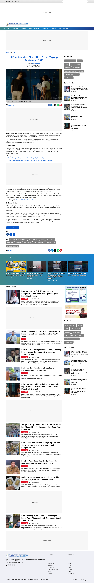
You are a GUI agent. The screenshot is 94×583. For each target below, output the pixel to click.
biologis (67, 67)
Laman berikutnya (12, 228)
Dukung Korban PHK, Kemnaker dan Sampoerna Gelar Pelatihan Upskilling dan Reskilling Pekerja (79, 88)
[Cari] (85, 1)
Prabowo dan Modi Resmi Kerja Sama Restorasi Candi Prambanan (79, 116)
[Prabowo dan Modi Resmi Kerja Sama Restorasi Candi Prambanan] (67, 117)
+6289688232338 (10, 565)
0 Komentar (11, 105)
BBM (66, 64)
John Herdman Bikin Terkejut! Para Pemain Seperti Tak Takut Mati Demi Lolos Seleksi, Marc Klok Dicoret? (78, 126)
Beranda (8, 52)
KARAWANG (51, 563)
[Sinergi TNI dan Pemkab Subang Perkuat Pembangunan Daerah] (16, 266)
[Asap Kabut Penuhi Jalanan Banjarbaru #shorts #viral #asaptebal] (37, 266)
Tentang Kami (44, 579)
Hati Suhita (10, 242)
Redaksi (8, 579)
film (42, 239)
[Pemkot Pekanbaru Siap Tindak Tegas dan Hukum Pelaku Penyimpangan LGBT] (13, 467)
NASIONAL (24, 298)
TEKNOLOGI (45, 28)
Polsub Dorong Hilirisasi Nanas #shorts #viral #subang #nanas (77, 274)
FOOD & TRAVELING (34, 28)
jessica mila (27, 242)
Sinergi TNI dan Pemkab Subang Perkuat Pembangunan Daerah (15, 274)
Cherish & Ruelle (33, 239)
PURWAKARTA (51, 561)
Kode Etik (14, 579)
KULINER (50, 573)
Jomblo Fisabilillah (39, 242)
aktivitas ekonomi (70, 61)
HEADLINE (8, 28)
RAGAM (70, 565)
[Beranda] (4, 28)
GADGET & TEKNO (73, 559)
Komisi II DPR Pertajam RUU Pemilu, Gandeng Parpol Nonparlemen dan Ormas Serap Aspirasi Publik (79, 107)
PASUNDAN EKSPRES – (12, 133)
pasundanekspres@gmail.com (14, 562)
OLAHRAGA (25, 391)
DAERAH (15, 28)
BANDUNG (50, 565)
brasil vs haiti (76, 67)
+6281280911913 (10, 564)
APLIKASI (71, 557)
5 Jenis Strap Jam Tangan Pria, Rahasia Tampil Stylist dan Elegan (27, 158)
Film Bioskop (50, 239)
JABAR (23, 339)
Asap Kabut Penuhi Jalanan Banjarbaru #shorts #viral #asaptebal (35, 275)
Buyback (81, 71)
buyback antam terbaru (71, 74)
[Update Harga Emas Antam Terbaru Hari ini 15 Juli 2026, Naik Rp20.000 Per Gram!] (13, 483)
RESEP (49, 571)
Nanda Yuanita (36, 63)
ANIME (70, 569)
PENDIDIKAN (24, 28)
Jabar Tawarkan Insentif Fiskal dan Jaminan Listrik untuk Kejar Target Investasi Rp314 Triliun (79, 97)
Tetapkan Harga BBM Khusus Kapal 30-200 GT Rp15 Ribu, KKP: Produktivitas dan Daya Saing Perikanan (41, 427)
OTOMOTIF (65, 28)
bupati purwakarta (70, 71)
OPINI (59, 28)
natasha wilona (50, 242)
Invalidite (27, 139)
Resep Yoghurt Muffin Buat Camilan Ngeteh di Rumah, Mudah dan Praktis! (30, 160)
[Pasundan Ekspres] (17, 24)
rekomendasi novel (12, 246)
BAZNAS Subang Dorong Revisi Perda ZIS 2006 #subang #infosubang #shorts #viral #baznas (56, 276)
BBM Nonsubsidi (75, 64)
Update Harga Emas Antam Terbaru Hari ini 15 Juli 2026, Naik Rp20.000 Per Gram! (40, 478)
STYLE (53, 28)
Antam (80, 61)
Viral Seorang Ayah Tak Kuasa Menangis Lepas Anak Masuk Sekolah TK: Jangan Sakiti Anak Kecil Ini (41, 518)
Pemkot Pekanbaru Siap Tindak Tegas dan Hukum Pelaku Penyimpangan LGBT (39, 462)
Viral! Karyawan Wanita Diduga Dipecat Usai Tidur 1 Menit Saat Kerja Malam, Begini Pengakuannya (40, 445)
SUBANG (50, 559)
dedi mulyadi (68, 78)
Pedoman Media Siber (33, 579)
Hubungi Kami (22, 579)
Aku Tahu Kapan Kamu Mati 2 (18, 239)
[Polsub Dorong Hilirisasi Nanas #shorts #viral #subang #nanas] (78, 266)
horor (35, 135)
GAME (70, 561)
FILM (13, 52)
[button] (16, 28)
